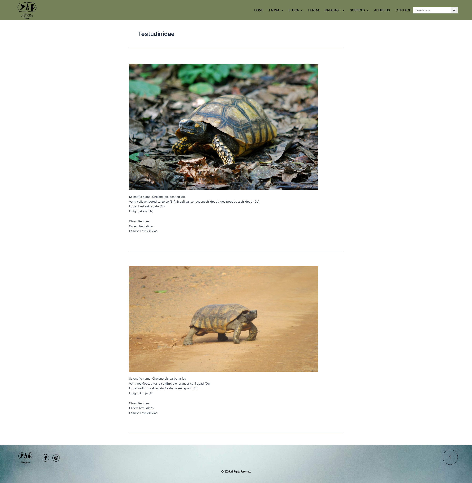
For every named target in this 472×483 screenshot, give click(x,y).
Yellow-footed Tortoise (155, 58)
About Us (382, 10)
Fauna (274, 10)
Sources (357, 10)
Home (258, 10)
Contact (403, 10)
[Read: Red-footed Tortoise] (223, 318)
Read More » (138, 240)
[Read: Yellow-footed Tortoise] (223, 126)
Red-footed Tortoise (152, 260)
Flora (294, 10)
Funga (313, 10)
